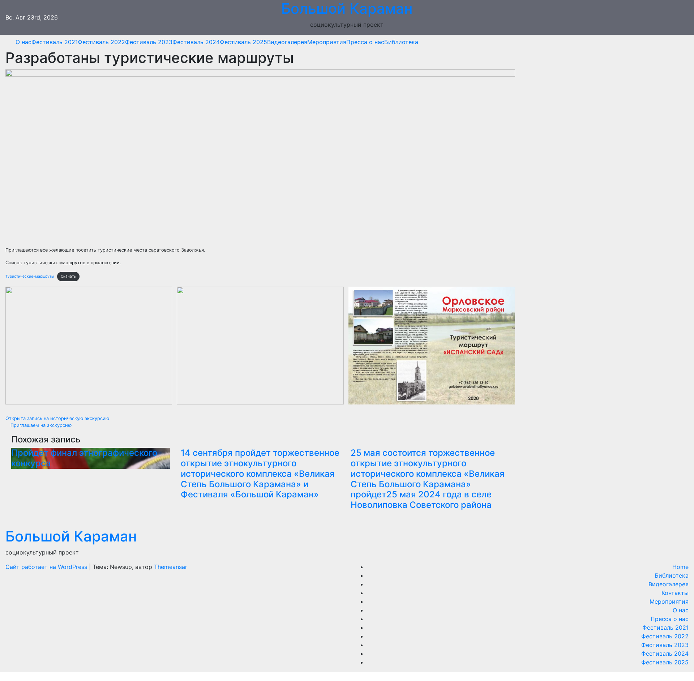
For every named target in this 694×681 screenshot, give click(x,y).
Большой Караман (71, 536)
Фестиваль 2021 (54, 42)
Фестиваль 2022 (101, 42)
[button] (680, 42)
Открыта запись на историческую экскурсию (58, 418)
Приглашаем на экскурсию (40, 425)
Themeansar (170, 566)
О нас (23, 42)
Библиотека (401, 42)
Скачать (68, 276)
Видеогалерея (287, 42)
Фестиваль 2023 (148, 42)
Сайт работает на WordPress (47, 566)
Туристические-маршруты (29, 276)
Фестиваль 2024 (196, 42)
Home (680, 566)
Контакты (675, 592)
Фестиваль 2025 (243, 42)
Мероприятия (326, 42)
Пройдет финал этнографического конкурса (84, 457)
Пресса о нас (365, 42)
